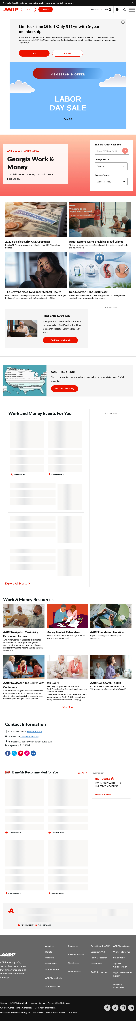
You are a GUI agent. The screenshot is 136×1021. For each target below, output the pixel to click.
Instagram (27, 753)
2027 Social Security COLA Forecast (28, 241)
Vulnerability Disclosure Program (15, 1012)
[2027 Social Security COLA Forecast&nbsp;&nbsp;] (36, 219)
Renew (67, 53)
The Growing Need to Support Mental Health (33, 291)
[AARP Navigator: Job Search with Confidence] (23, 667)
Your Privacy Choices (55, 1012)
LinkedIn (33, 753)
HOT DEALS (102, 778)
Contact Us (73, 946)
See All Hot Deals (103, 794)
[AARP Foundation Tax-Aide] (110, 616)
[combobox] (112, 151)
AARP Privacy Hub (18, 1003)
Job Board (53, 682)
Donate (48, 951)
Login (105, 9)
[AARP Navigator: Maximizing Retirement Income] (23, 616)
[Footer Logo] (14, 955)
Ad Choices (38, 1012)
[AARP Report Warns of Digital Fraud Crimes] (100, 219)
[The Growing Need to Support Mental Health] (36, 270)
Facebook (7, 753)
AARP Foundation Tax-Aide (107, 632)
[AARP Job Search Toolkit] (110, 667)
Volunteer (49, 957)
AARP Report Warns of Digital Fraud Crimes (96, 241)
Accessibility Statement (59, 1003)
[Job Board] (67, 667)
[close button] (123, 22)
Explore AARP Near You (108, 144)
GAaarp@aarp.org (29, 736)
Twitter (14, 753)
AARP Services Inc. (99, 972)
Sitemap (3, 1003)
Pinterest (20, 753)
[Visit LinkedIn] (131, 1007)
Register (95, 9)
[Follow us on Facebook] (107, 1007)
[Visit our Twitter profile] (115, 1007)
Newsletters (73, 963)
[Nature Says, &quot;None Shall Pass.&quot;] (100, 270)
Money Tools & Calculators (63, 632)
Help (117, 9)
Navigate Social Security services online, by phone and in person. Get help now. (37, 3)
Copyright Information (45, 1007)
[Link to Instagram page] (123, 1007)
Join (34, 53)
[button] (124, 9)
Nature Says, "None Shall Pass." (88, 291)
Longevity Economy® (118, 986)
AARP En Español (76, 954)
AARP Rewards (52, 969)
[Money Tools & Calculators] (67, 616)
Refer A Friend (74, 971)
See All (81, 772)
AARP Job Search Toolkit (105, 682)
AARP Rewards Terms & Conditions (16, 1007)
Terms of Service (37, 1003)
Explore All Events (16, 583)
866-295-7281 (34, 731)
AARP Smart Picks (53, 978)
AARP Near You (52, 986)
